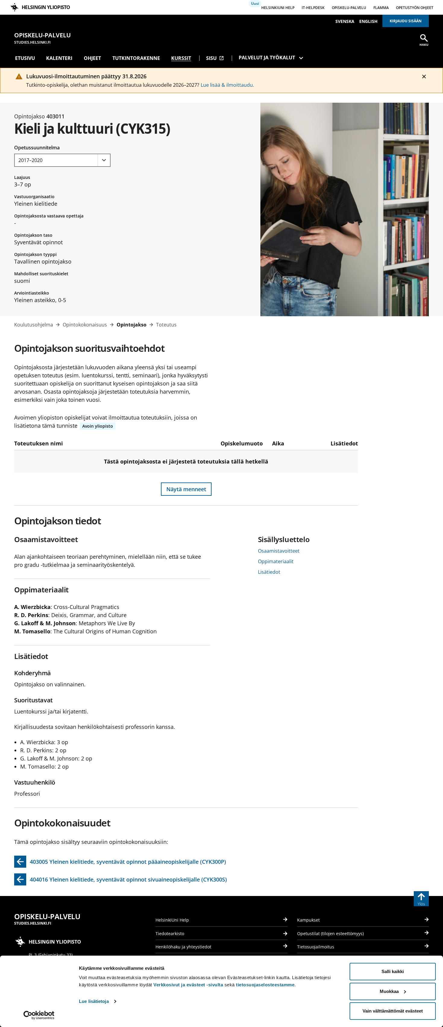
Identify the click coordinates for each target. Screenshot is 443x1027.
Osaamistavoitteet (279, 551)
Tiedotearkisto (170, 933)
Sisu (215, 58)
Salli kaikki (393, 971)
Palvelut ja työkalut (267, 57)
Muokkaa (389, 991)
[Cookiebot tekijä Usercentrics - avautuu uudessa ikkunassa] (39, 1015)
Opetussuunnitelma (37, 147)
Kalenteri (59, 58)
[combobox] (62, 160)
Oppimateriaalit (276, 561)
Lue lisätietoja (94, 1001)
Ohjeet (92, 58)
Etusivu (25, 58)
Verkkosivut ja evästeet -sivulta (188, 984)
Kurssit (181, 58)
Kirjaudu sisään (406, 20)
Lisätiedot (269, 572)
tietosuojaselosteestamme (265, 984)
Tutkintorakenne (136, 58)
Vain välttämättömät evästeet (393, 1010)
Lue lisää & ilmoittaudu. (227, 85)
